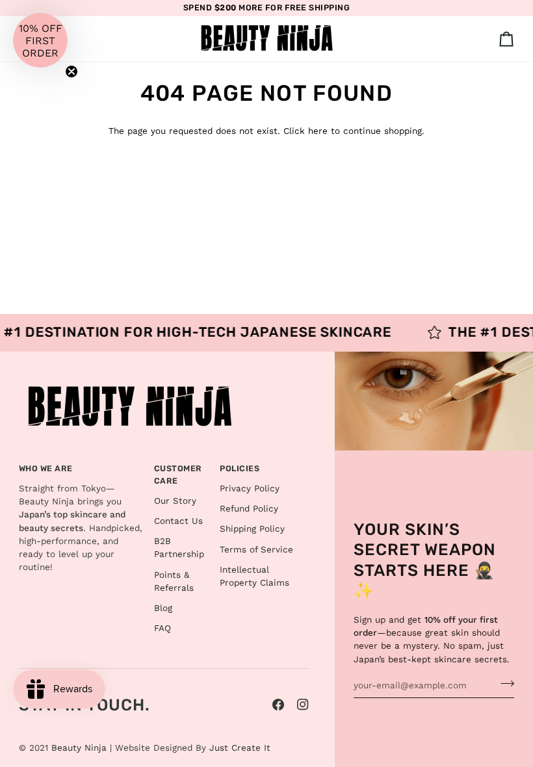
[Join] (503, 683)
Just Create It (239, 747)
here (318, 130)
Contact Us (178, 520)
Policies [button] (239, 468)
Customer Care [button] (178, 474)
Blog (163, 608)
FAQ (162, 628)
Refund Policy (249, 508)
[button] (40, 40)
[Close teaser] (71, 71)
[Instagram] (303, 704)
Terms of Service (256, 549)
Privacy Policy (250, 488)
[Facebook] (278, 704)
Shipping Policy (252, 528)
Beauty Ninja (79, 747)
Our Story (175, 500)
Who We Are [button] (46, 468)
